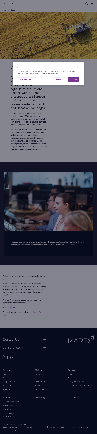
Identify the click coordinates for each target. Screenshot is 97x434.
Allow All (74, 80)
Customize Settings (26, 80)
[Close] (77, 67)
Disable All (59, 80)
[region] (48, 73)
